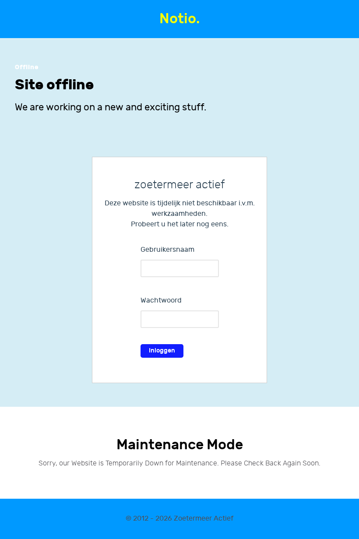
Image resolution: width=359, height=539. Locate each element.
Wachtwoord (161, 300)
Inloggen (162, 350)
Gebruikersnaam (167, 250)
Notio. (179, 19)
